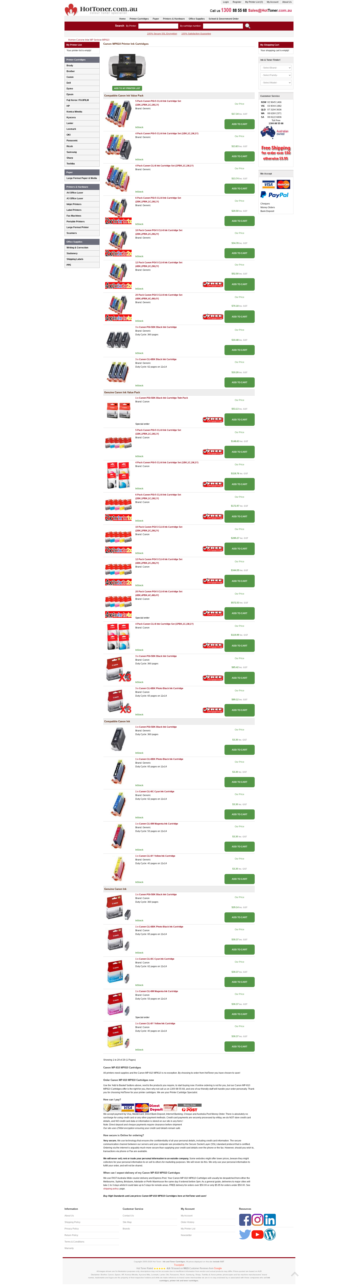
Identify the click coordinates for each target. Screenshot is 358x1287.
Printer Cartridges (139, 19)
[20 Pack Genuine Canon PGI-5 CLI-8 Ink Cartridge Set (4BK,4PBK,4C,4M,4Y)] (118, 604)
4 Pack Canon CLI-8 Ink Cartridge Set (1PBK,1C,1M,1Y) (164, 165)
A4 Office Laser (75, 192)
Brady (70, 65)
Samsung (72, 152)
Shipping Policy (72, 1222)
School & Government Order (224, 19)
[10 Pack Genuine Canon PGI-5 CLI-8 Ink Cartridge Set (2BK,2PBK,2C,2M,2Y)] (118, 539)
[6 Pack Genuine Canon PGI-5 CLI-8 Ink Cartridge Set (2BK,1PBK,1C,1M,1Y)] (118, 507)
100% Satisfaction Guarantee (196, 33)
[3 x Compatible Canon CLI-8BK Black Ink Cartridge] (118, 372)
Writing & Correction (77, 247)
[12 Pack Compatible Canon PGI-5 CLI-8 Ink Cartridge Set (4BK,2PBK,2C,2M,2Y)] (118, 275)
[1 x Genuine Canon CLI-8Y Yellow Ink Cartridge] (118, 1036)
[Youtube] (257, 1234)
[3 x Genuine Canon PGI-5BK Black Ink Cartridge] (118, 669)
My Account (272, 2)
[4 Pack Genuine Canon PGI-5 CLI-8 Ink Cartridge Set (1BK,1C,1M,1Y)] (118, 475)
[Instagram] (257, 1219)
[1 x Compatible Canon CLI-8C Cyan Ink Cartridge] (118, 804)
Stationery (72, 253)
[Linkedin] (270, 1219)
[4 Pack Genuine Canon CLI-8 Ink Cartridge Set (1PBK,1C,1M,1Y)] (118, 636)
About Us (287, 2)
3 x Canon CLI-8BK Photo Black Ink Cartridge (159, 688)
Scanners (72, 233)
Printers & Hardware (174, 19)
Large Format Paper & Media (82, 178)
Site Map (127, 1222)
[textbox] (158, 26)
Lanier (70, 123)
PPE (69, 265)
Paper (156, 19)
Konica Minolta (74, 111)
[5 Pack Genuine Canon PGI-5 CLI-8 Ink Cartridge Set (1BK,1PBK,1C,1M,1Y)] (118, 443)
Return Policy (71, 1235)
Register (237, 2)
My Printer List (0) (254, 2)
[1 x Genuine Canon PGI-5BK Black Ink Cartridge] (118, 907)
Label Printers (74, 210)
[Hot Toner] (101, 4)
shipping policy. (111, 1188)
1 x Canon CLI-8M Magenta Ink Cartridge (156, 823)
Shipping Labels (75, 259)
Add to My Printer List (127, 88)
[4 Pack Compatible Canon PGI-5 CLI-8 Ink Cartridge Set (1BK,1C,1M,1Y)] (118, 146)
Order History (187, 1222)
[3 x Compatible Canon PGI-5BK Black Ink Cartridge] (118, 340)
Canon (70, 77)
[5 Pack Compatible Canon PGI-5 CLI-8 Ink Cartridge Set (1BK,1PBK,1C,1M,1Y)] (118, 114)
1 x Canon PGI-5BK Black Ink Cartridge (156, 727)
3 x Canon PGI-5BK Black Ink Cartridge (156, 327)
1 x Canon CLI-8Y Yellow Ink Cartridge (155, 856)
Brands (126, 1228)
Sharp (70, 158)
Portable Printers (76, 221)
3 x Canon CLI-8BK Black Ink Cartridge (156, 359)
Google (218, 1268)
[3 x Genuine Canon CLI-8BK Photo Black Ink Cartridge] (118, 701)
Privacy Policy (72, 1228)
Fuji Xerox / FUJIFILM (78, 100)
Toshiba (71, 163)
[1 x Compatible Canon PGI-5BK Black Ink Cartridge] (118, 739)
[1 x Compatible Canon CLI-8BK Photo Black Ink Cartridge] (118, 771)
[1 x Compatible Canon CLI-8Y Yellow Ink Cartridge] (118, 868)
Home (122, 19)
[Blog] (270, 1234)
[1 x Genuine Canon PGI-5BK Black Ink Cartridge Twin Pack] (118, 410)
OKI (68, 135)
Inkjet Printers (74, 204)
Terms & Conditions (74, 1241)
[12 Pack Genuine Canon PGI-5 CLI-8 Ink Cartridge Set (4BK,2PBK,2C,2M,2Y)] (118, 572)
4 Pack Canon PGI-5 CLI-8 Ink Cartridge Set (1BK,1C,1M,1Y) (166, 133)
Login (226, 2)
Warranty (69, 1248)
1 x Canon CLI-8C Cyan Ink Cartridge (154, 791)
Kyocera (71, 117)
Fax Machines (74, 215)
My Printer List (188, 1228)
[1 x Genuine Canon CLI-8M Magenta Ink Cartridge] (118, 1004)
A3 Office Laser (75, 198)
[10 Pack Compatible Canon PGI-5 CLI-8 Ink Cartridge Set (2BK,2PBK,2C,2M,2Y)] (118, 243)
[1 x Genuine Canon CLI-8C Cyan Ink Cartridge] (118, 971)
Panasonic (72, 140)
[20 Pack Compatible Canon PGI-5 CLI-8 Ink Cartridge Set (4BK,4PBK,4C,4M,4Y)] (118, 307)
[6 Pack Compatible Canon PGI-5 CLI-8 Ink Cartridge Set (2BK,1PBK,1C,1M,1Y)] (118, 210)
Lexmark (71, 129)
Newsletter (186, 1235)
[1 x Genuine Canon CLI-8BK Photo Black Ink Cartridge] (118, 939)
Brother (71, 71)
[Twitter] (245, 1234)
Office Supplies (197, 19)
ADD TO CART (239, 124)
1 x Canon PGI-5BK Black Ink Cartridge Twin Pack (161, 398)
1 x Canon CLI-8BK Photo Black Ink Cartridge (159, 759)
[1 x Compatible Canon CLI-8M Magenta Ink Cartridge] (118, 836)
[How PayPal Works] (274, 194)
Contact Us (128, 1215)
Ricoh (70, 146)
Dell (69, 83)
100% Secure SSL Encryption (162, 33)
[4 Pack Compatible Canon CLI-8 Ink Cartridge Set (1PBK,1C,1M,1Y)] (118, 178)
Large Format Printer (78, 227)
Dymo (70, 88)
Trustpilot (179, 1265)
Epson (70, 94)
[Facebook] (245, 1219)
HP (68, 106)
